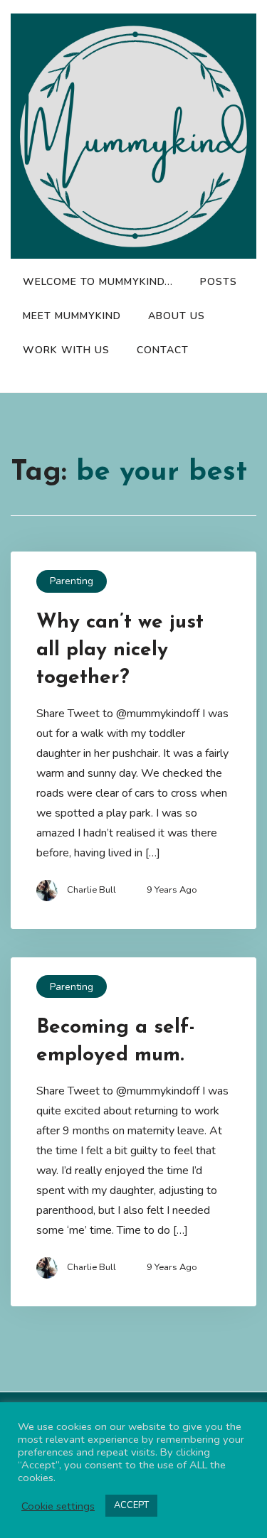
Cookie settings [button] (58, 1506)
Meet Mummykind (72, 316)
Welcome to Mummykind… (98, 282)
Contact (163, 350)
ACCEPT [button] (131, 1505)
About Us (176, 316)
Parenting (71, 581)
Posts (218, 282)
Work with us (66, 350)
